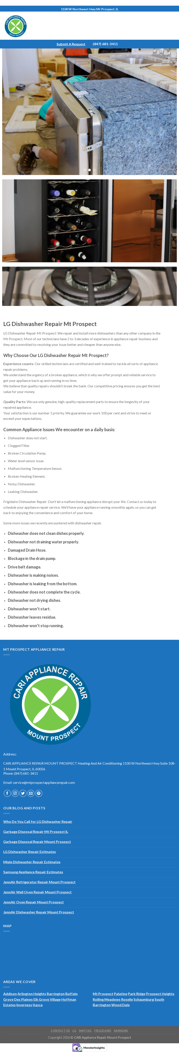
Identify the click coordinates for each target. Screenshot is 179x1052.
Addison (10, 994)
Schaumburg (144, 999)
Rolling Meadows (106, 999)
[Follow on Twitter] (23, 793)
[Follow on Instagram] (15, 793)
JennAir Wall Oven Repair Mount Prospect (37, 892)
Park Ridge (136, 994)
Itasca (38, 1005)
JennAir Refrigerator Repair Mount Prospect (39, 882)
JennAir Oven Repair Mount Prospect (33, 902)
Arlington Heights (31, 994)
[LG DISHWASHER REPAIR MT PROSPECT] (89, 111)
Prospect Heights (160, 994)
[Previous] (11, 111)
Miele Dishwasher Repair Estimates (31, 862)
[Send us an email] (30, 793)
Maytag (85, 1030)
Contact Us (60, 1030)
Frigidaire (102, 1030)
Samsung (121, 1030)
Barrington (56, 994)
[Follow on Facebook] (7, 793)
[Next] (168, 111)
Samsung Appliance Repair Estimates (33, 872)
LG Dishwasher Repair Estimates (29, 851)
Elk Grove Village (47, 999)
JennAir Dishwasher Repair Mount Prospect (38, 912)
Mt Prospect (103, 994)
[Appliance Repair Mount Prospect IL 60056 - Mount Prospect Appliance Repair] (21, 26)
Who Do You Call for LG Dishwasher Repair (37, 821)
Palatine (120, 994)
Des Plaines (23, 999)
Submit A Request (71, 44)
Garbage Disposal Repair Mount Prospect (37, 841)
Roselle (127, 999)
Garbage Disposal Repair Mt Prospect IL (35, 831)
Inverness (24, 1005)
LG (74, 1030)
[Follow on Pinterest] (38, 793)
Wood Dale (120, 1005)
